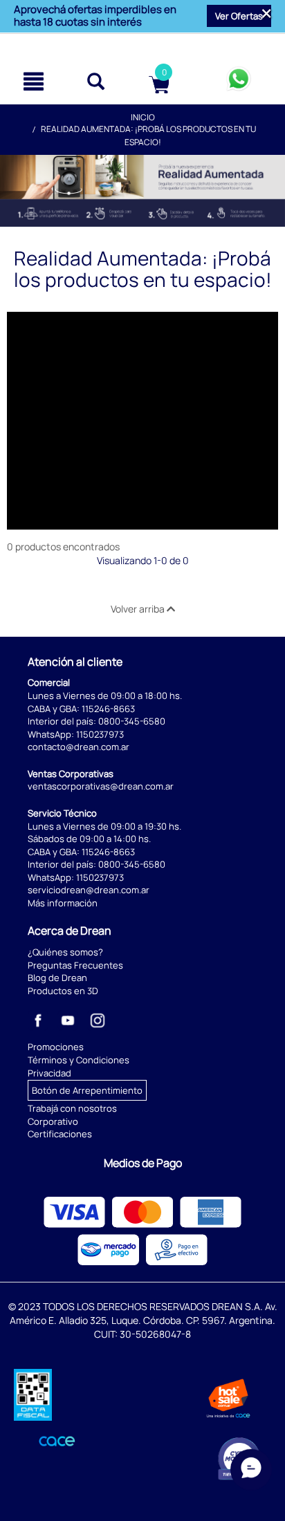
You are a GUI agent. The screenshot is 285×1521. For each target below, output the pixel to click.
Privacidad (49, 1073)
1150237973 (100, 734)
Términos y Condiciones (78, 1060)
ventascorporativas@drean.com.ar (101, 786)
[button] (239, 16)
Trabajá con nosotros (72, 1108)
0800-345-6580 (131, 721)
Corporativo (53, 1121)
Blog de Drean (57, 977)
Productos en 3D (63, 991)
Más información (63, 903)
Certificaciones (60, 1134)
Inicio (143, 117)
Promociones (56, 1047)
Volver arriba (139, 608)
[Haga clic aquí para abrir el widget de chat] (251, 1477)
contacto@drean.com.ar (78, 746)
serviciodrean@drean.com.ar (88, 890)
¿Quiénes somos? (65, 952)
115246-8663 (108, 708)
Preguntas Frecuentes (75, 965)
